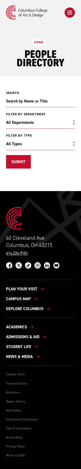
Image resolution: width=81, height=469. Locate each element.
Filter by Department (26, 114)
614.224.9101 (17, 253)
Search (12, 93)
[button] (70, 12)
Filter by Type (19, 136)
